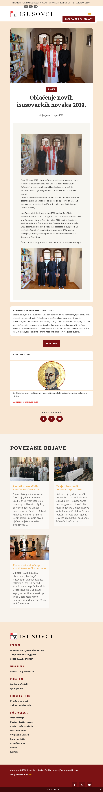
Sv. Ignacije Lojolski (19, 734)
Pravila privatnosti (19, 701)
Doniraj (51, 343)
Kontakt (14, 751)
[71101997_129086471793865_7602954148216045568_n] (51, 173)
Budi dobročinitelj (18, 684)
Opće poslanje (17, 717)
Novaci (51, 89)
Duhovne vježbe (17, 739)
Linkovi (13, 747)
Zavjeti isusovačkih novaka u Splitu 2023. (69, 488)
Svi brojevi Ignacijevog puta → (27, 401)
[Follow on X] (51, 419)
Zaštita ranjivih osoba (20, 705)
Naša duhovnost (18, 730)
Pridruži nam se (17, 743)
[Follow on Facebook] (43, 419)
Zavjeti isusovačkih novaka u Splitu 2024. (26, 488)
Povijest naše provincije (21, 726)
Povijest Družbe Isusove (22, 722)
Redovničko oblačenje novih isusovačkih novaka (30, 566)
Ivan (30, 774)
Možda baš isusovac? (79, 19)
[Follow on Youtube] (59, 419)
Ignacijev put (16, 688)
